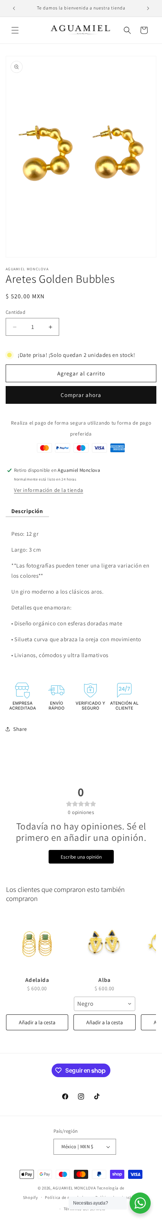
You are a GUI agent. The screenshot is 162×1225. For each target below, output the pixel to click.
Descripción (27, 511)
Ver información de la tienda (48, 490)
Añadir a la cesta (37, 1022)
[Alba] (104, 942)
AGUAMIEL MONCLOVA (74, 1188)
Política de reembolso (66, 1197)
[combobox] (104, 1004)
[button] (15, 30)
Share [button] (20, 729)
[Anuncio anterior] (14, 8)
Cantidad (15, 312)
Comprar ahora (81, 395)
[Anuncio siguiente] (148, 8)
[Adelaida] (37, 942)
